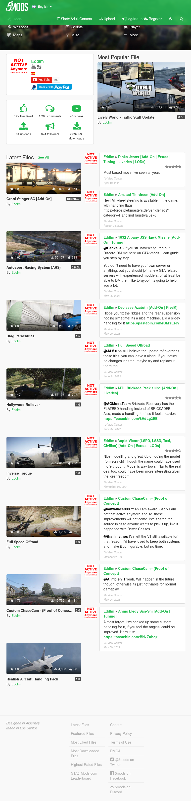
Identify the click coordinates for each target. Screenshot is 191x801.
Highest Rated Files (86, 764)
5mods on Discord (120, 789)
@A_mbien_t (114, 579)
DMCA (115, 750)
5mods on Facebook (120, 776)
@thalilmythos (115, 536)
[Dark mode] (171, 18)
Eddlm (37, 61)
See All (43, 157)
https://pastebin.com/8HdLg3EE (130, 418)
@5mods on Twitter (122, 762)
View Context (115, 178)
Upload (109, 18)
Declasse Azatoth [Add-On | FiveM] (148, 307)
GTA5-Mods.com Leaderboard (84, 776)
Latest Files (80, 724)
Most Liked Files (83, 742)
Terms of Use (120, 742)
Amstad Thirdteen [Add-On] (141, 194)
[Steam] (39, 66)
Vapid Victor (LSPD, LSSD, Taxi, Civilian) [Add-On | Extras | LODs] (137, 443)
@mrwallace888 (116, 508)
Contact (116, 724)
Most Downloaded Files (85, 753)
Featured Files (82, 733)
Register (155, 18)
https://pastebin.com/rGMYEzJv (152, 322)
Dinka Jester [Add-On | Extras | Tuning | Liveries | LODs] (136, 159)
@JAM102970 (114, 350)
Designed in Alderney (23, 722)
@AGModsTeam (117, 403)
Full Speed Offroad (134, 345)
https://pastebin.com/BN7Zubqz (130, 636)
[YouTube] (33, 66)
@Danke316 (113, 247)
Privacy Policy (121, 733)
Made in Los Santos (22, 727)
